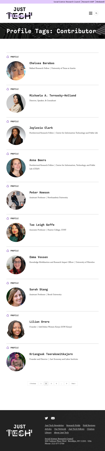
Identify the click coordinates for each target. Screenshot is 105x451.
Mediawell (100, 2)
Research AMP (88, 2)
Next (73, 384)
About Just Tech (61, 432)
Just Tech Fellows (76, 429)
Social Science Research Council (67, 2)
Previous (33, 384)
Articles (48, 429)
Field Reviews (89, 425)
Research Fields (73, 425)
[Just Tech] (19, 13)
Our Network (60, 429)
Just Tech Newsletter (54, 425)
